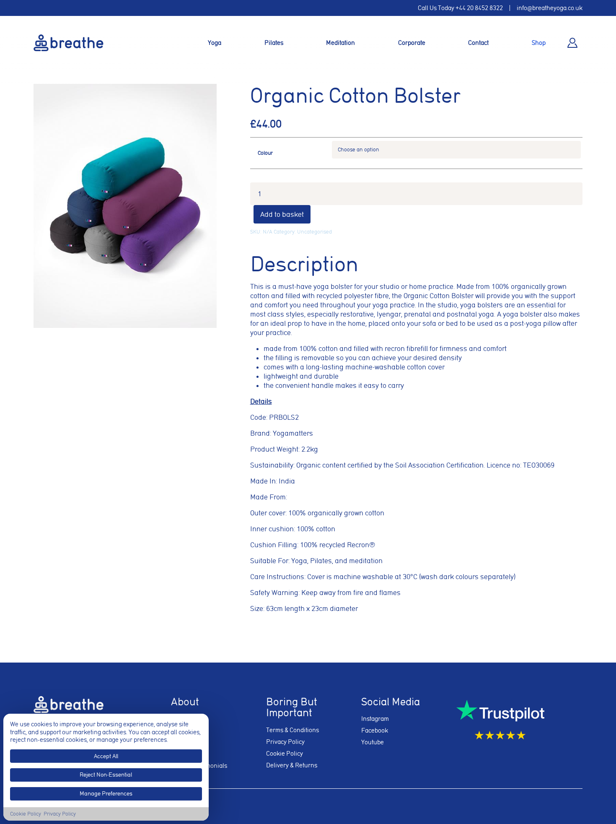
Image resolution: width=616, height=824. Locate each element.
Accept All (106, 756)
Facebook (374, 730)
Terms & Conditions (292, 730)
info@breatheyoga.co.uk (549, 8)
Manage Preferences (106, 793)
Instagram (375, 719)
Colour (265, 153)
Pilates (273, 43)
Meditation (340, 43)
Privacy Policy (285, 742)
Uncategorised (314, 232)
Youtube (372, 742)
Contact (478, 43)
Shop (539, 43)
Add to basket (282, 214)
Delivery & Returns (291, 765)
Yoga (214, 43)
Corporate (411, 43)
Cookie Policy (284, 753)
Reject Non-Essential (106, 774)
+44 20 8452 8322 (479, 8)
